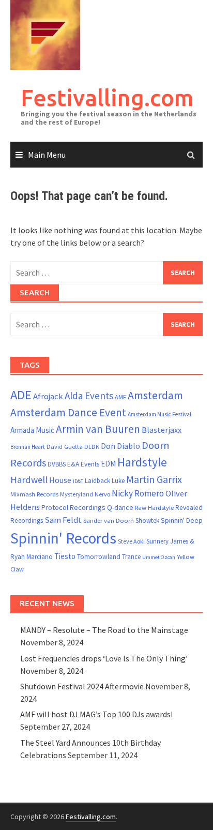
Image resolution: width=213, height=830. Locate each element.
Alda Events (89, 395)
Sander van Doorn (108, 520)
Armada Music (32, 430)
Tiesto (64, 556)
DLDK (91, 446)
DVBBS (57, 464)
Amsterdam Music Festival (159, 414)
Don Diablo (120, 446)
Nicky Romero (138, 493)
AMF (120, 397)
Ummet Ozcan (158, 557)
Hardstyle (142, 462)
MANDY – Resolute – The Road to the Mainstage (104, 630)
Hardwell (29, 480)
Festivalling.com (107, 97)
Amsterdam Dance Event (68, 412)
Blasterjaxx (161, 430)
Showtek (147, 520)
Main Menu (47, 154)
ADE (21, 395)
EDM (108, 464)
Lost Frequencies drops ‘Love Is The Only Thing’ (104, 658)
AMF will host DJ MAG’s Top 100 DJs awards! (96, 714)
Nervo (102, 494)
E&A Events (83, 464)
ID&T (78, 481)
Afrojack (48, 396)
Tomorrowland (98, 556)
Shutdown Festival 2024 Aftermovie (82, 686)
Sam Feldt (63, 520)
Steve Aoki (131, 541)
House (60, 480)
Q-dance (120, 507)
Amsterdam (155, 395)
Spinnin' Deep (182, 520)
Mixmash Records (34, 494)
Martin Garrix (154, 479)
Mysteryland (76, 494)
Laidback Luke (105, 480)
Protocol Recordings (73, 507)
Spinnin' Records (63, 538)
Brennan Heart (27, 446)
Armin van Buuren (98, 429)
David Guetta (65, 446)
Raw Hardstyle (154, 507)
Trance (131, 556)
